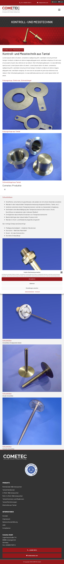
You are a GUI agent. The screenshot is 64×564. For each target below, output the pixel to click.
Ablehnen (32, 283)
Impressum (37, 291)
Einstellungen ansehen (32, 288)
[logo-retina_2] (11, 7)
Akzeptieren (32, 279)
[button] (61, 272)
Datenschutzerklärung (29, 291)
